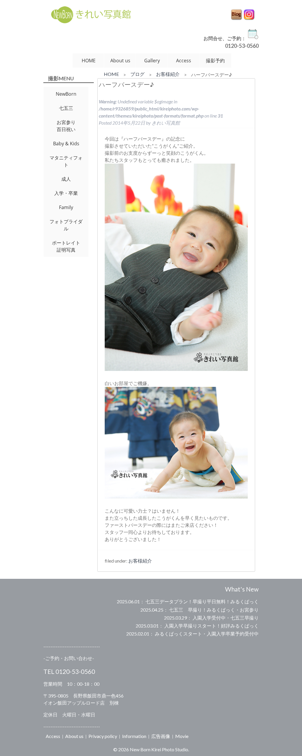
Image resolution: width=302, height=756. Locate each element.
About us (120, 60)
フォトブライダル (66, 225)
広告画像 (160, 736)
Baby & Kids (66, 143)
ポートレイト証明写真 (66, 246)
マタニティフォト (66, 161)
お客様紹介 (168, 74)
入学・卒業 (66, 193)
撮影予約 (215, 60)
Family (66, 207)
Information (134, 736)
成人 (66, 179)
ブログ (137, 74)
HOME (89, 60)
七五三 (66, 108)
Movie (181, 736)
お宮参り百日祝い (66, 126)
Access (183, 60)
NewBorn (66, 94)
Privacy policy (102, 736)
